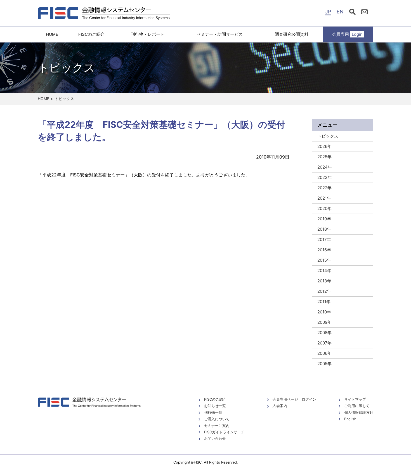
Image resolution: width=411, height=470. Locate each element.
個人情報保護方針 (358, 412)
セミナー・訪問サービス (220, 34)
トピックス (64, 98)
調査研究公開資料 (291, 34)
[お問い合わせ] (364, 12)
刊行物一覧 (213, 412)
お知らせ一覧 (215, 406)
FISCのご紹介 (91, 34)
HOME (52, 34)
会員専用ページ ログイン (294, 399)
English (350, 419)
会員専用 (347, 34)
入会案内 (280, 406)
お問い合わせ (215, 438)
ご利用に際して (357, 406)
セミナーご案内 (217, 426)
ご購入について (217, 419)
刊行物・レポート (147, 34)
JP (328, 12)
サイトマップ (355, 399)
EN (340, 12)
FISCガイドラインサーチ (224, 432)
